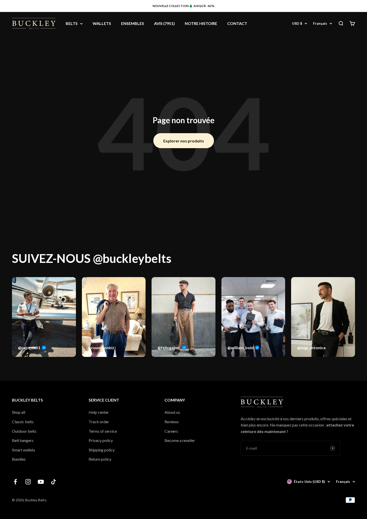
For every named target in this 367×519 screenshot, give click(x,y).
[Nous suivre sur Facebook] (15, 481)
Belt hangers (22, 440)
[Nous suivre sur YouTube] (40, 481)
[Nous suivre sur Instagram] (28, 481)
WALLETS (102, 23)
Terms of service (103, 431)
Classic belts (23, 421)
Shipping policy (102, 449)
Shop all (18, 412)
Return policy (100, 459)
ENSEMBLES (132, 23)
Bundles (19, 459)
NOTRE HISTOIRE (201, 23)
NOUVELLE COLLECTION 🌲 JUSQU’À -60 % (183, 6)
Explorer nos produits (183, 140)
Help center (99, 412)
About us (172, 412)
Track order (99, 421)
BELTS (72, 23)
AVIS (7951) (164, 23)
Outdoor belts (24, 431)
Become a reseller (180, 440)
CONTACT (237, 23)
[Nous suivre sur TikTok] (53, 481)
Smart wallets (23, 449)
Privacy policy (101, 440)
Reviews (172, 421)
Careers (171, 431)
